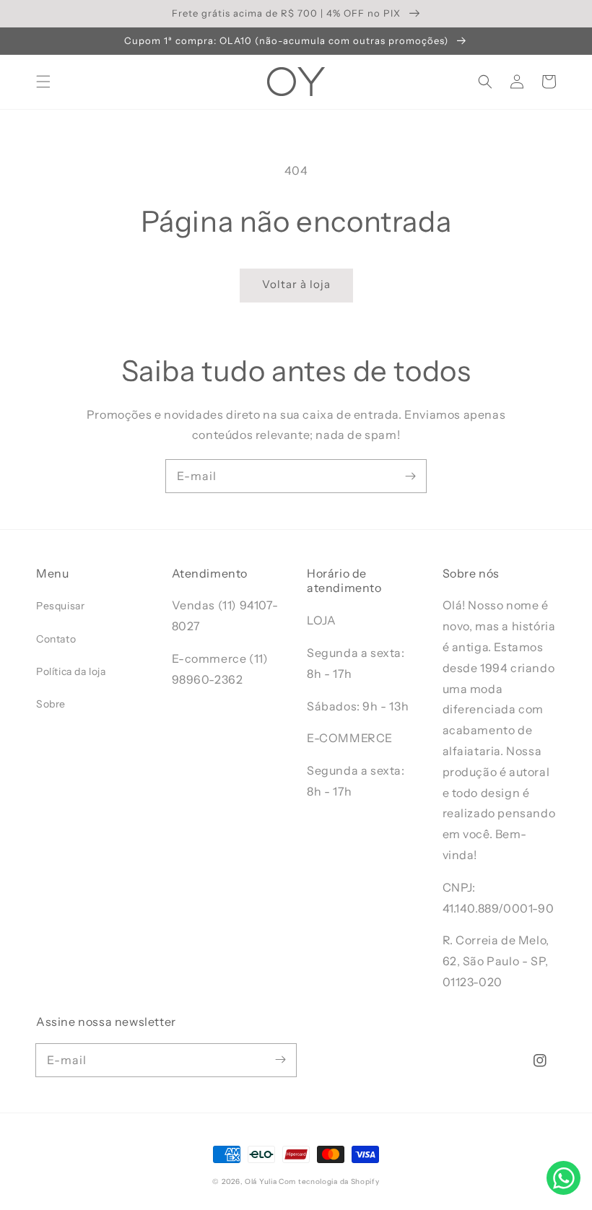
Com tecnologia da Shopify (329, 1181)
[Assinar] (410, 476)
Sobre (51, 703)
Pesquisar (60, 605)
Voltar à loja (296, 284)
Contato (56, 638)
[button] (43, 81)
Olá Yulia (261, 1181)
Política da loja (71, 671)
